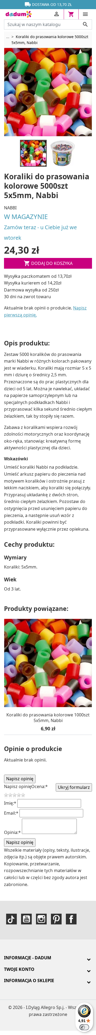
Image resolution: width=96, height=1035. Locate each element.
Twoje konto (19, 969)
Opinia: (12, 832)
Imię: (10, 803)
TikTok (11, 919)
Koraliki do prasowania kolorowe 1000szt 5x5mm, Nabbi (48, 718)
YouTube (26, 919)
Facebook (71, 919)
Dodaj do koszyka (48, 263)
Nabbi (10, 208)
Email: (11, 813)
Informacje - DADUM (27, 958)
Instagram (41, 919)
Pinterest (56, 919)
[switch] (84, 1027)
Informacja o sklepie (29, 980)
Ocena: (39, 786)
